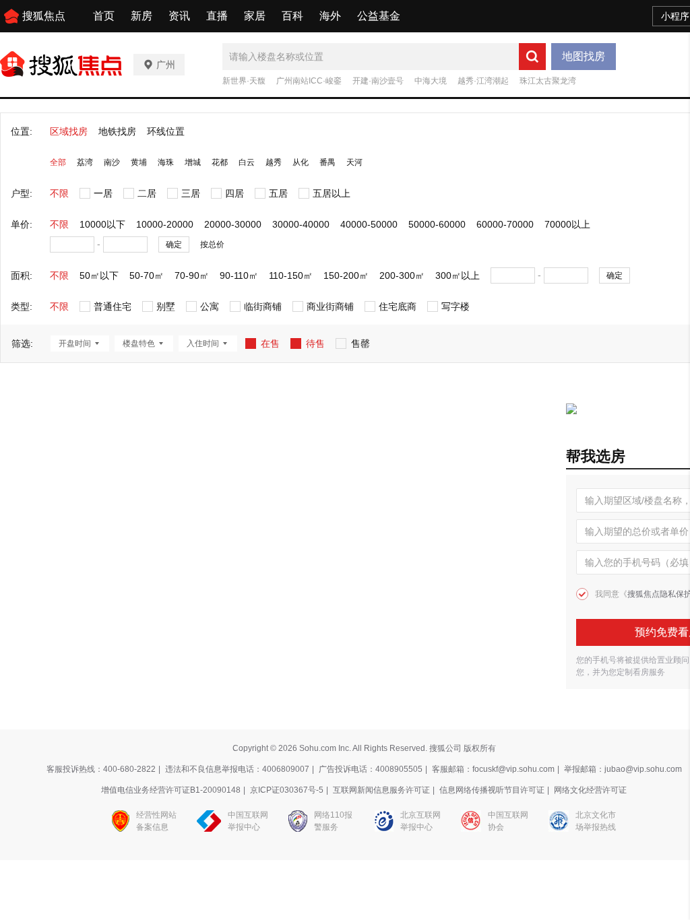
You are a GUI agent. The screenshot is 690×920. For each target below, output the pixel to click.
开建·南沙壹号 (378, 81)
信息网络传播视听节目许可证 (491, 790)
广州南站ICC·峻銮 (309, 81)
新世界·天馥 (243, 81)
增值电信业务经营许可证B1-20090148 (171, 790)
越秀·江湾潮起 (483, 81)
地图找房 (583, 56)
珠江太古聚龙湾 (548, 81)
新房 (141, 16)
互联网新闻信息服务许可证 (381, 790)
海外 (330, 16)
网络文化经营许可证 (590, 790)
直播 (217, 16)
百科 (292, 16)
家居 (254, 16)
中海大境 (430, 81)
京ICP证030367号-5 (286, 790)
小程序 (675, 16)
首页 (104, 16)
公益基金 (378, 16)
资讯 (179, 16)
